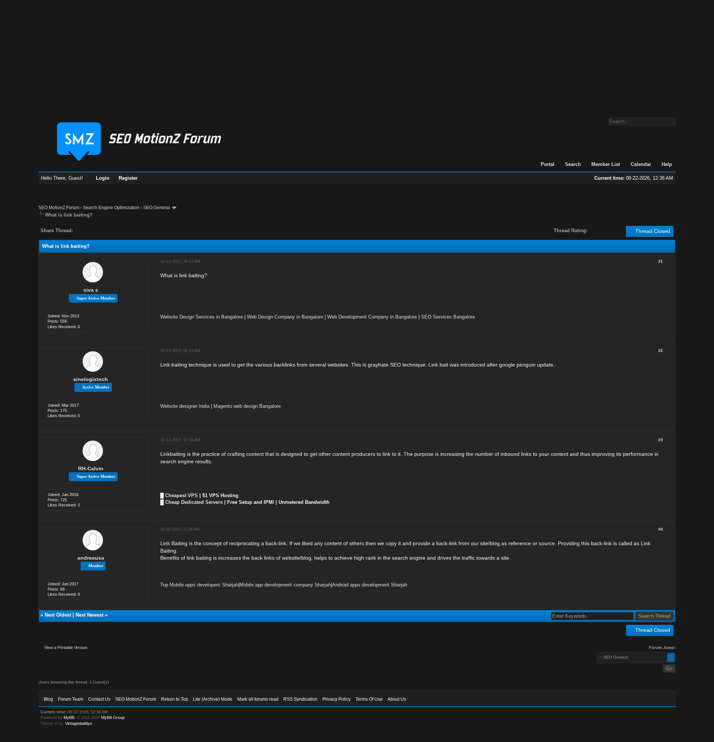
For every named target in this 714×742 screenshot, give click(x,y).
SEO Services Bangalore (448, 317)
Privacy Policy (336, 699)
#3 (660, 440)
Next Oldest (58, 615)
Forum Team (70, 699)
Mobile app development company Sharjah (285, 585)
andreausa (90, 558)
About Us (396, 699)
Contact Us (99, 699)
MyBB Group (113, 717)
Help (667, 164)
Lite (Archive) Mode (212, 699)
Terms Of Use (369, 699)
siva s (90, 290)
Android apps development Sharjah (369, 585)
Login (102, 178)
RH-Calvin (90, 468)
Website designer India (184, 406)
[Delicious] (95, 230)
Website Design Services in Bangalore (201, 317)
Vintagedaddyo (78, 723)
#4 (660, 529)
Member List (605, 164)
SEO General (156, 207)
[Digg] (90, 230)
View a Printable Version (65, 647)
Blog (48, 699)
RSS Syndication (300, 699)
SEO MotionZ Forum (58, 207)
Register (128, 178)
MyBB (69, 717)
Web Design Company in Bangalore (285, 317)
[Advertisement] (357, 55)
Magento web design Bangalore (247, 406)
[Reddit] (101, 230)
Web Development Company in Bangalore (372, 317)
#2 (660, 350)
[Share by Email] (113, 230)
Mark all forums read (258, 699)
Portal (547, 164)
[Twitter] (85, 230)
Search (573, 164)
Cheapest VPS (181, 495)
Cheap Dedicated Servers (194, 502)
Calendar (641, 164)
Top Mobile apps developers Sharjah (199, 585)
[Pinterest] (108, 230)
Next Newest (89, 615)
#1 (660, 261)
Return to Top (174, 699)
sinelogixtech (90, 379)
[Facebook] (80, 230)
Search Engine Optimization (111, 207)
